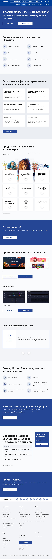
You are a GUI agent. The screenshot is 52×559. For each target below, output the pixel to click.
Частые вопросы (6, 540)
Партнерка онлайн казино (8, 523)
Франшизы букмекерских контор (42, 514)
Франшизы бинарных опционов (41, 518)
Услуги (23, 4)
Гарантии (22, 535)
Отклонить (44, 557)
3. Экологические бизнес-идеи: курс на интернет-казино (16, 454)
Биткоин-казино (6, 514)
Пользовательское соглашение (43, 555)
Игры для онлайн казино (8, 525)
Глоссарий (5, 544)
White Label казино (7, 512)
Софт (29, 4)
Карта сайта (10, 555)
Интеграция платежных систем (41, 516)
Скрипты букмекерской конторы (10, 518)
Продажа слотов (22, 516)
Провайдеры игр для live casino (41, 512)
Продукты (18, 4)
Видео (4, 547)
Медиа (33, 4)
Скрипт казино (6, 516)
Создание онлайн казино (24, 518)
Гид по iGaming (6, 542)
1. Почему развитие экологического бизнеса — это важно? (16, 449)
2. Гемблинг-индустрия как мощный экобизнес (14, 451)
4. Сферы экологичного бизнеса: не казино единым (15, 456)
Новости (4, 538)
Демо (37, 1)
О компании (40, 4)
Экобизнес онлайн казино (24, 514)
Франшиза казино (22, 512)
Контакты (47, 4)
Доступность (34, 555)
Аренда (30, 1)
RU (35, 532)
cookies (12, 557)
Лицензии (21, 527)
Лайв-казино (5, 527)
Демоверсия (21, 523)
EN (38, 532)
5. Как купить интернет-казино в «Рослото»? (13, 459)
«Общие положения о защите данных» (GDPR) (22, 555)
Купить (24, 1)
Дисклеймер (5, 555)
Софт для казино (38, 509)
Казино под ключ (6, 509)
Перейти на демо (10, 277)
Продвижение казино (23, 509)
